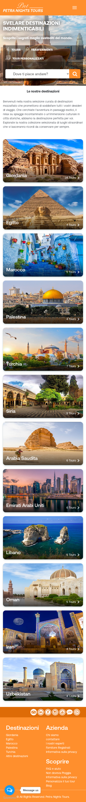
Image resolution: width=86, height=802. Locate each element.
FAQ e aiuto (53, 768)
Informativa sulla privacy (61, 751)
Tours (16, 49)
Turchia (10, 751)
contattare (53, 739)
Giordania (12, 735)
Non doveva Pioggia (58, 773)
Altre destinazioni (17, 756)
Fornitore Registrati (58, 747)
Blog (49, 785)
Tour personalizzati (28, 58)
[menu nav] (74, 7)
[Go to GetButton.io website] (9, 798)
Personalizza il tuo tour (60, 781)
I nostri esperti (55, 743)
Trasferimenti (42, 49)
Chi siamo (52, 735)
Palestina (12, 747)
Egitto (9, 739)
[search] (74, 73)
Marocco (11, 743)
